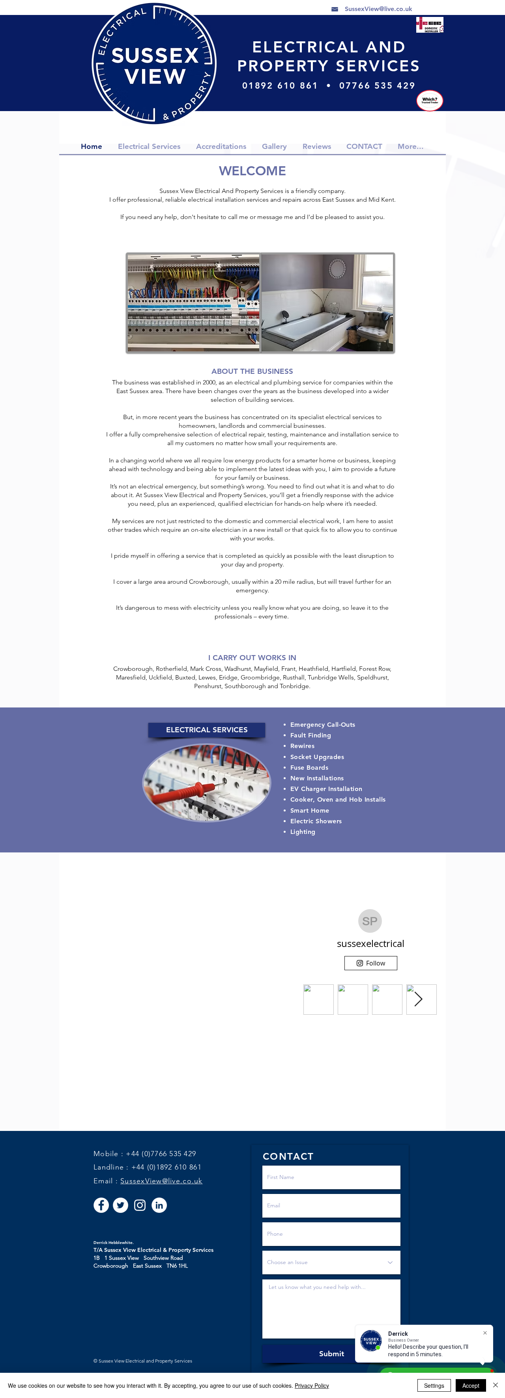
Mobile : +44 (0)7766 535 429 (145, 1153)
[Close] (495, 1385)
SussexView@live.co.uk (161, 1181)
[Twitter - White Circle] (120, 1205)
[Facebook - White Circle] (101, 1205)
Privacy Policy (312, 1385)
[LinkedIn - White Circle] (159, 1205)
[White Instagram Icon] (140, 1205)
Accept (470, 1385)
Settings (434, 1385)
